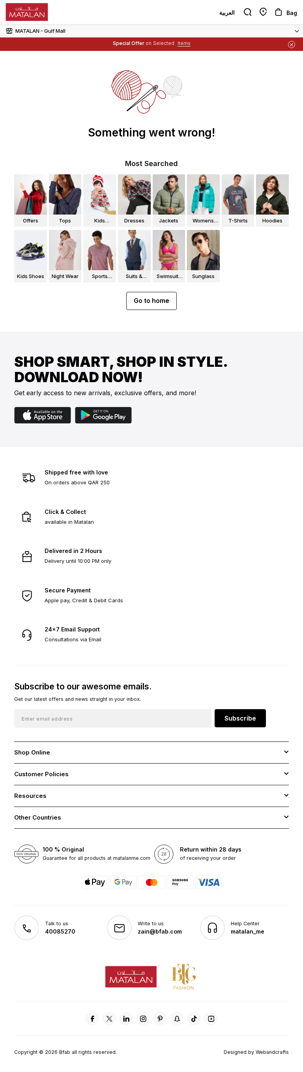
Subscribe (240, 718)
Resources (30, 795)
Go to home (151, 300)
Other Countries (37, 817)
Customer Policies (41, 774)
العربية (227, 12)
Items (184, 43)
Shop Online (32, 752)
